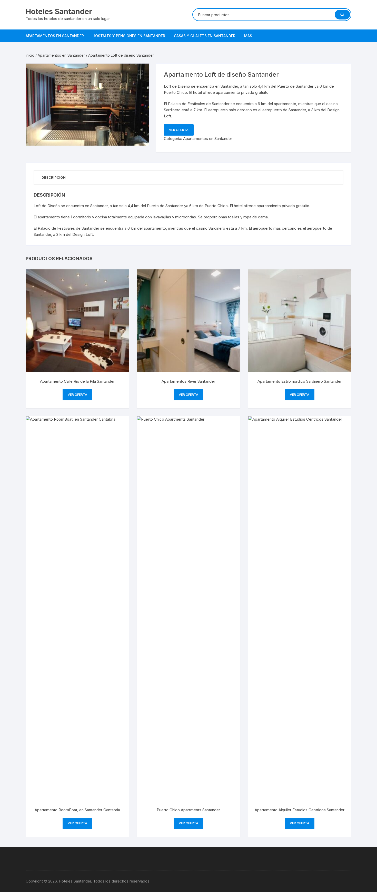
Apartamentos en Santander (55, 36)
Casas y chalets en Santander (204, 36)
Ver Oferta (178, 130)
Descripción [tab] (54, 177)
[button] (140, 72)
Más (248, 36)
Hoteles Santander (59, 11)
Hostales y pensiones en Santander (129, 36)
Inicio (30, 55)
